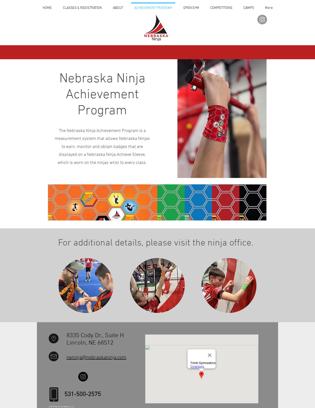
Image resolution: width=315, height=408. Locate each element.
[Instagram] (262, 19)
